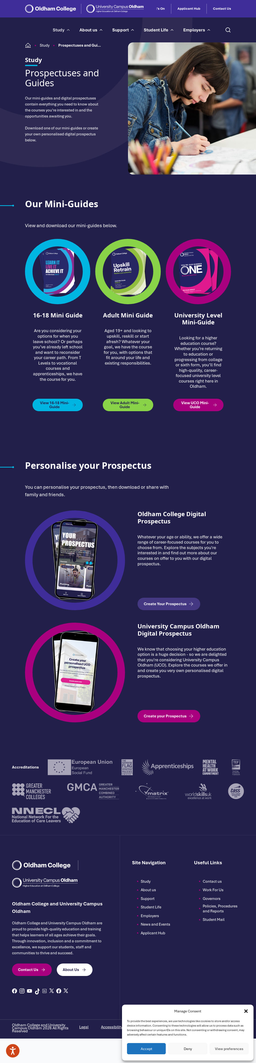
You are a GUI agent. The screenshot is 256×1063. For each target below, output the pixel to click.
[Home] (28, 45)
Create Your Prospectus (165, 603)
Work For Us (213, 889)
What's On (156, 8)
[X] (52, 990)
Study (58, 30)
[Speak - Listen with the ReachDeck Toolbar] (13, 1051)
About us (88, 30)
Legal (83, 1027)
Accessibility (111, 1027)
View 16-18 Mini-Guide (54, 404)
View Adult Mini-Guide (124, 404)
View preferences (229, 1049)
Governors (211, 898)
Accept (146, 1049)
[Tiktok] (37, 991)
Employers (194, 30)
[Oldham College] (50, 8)
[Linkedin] (44, 990)
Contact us (212, 881)
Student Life (156, 30)
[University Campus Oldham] (115, 8)
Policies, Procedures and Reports (220, 909)
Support (120, 30)
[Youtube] (29, 990)
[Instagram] (22, 990)
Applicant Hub (189, 8)
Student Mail (213, 919)
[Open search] (228, 30)
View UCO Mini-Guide (195, 404)
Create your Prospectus (165, 716)
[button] (246, 1011)
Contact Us (222, 8)
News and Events (155, 924)
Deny (188, 1049)
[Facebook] (14, 990)
